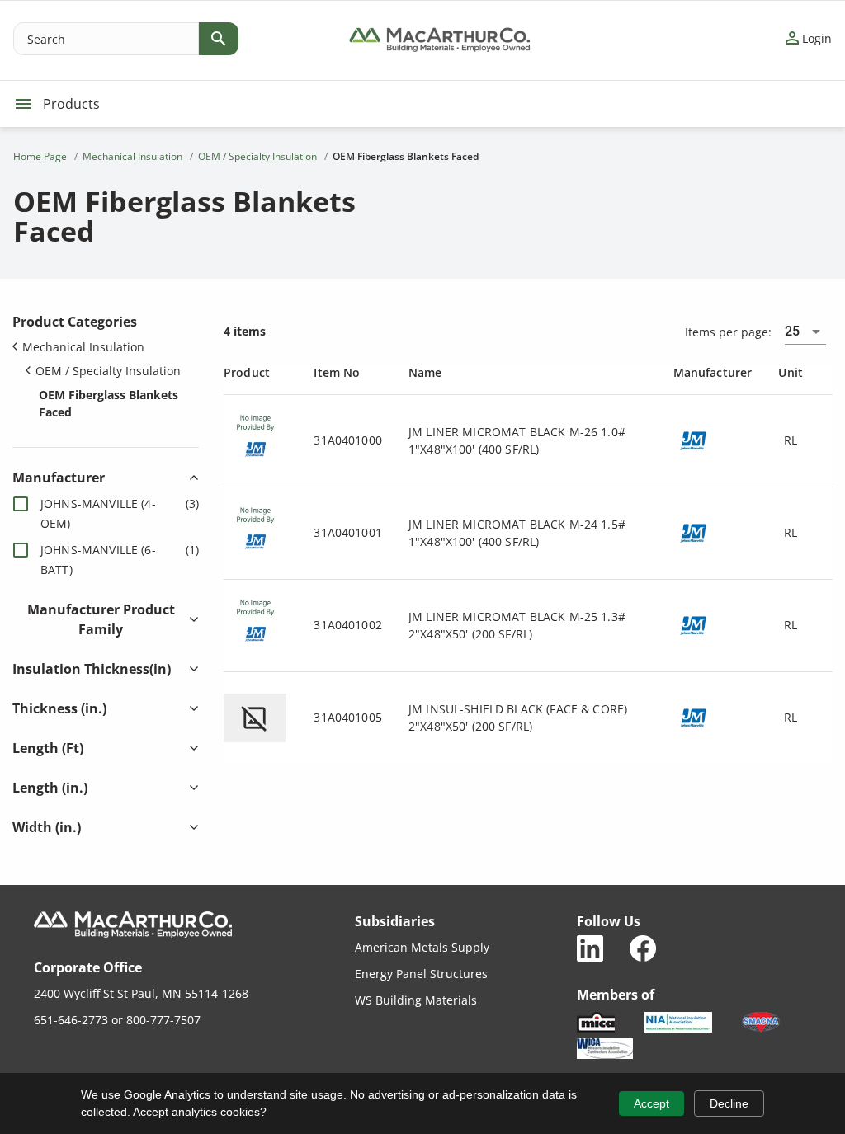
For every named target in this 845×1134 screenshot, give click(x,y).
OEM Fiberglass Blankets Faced (108, 403)
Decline (729, 1103)
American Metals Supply (422, 947)
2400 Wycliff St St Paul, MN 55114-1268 (141, 993)
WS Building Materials (416, 1000)
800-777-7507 (163, 1020)
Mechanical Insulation (83, 347)
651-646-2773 (71, 1020)
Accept (651, 1103)
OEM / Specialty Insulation (108, 371)
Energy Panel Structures (421, 973)
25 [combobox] (792, 331)
